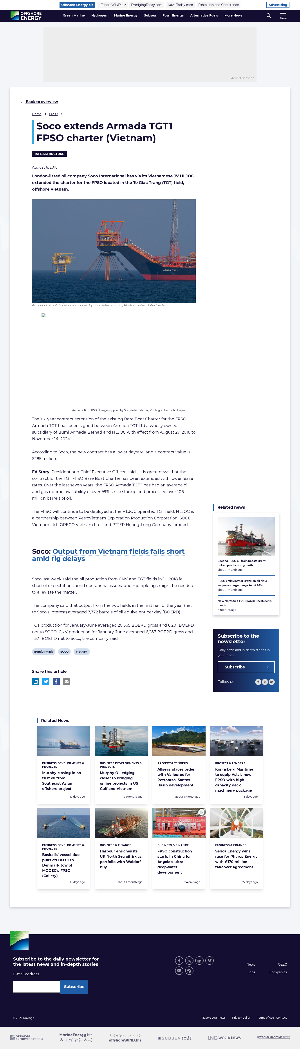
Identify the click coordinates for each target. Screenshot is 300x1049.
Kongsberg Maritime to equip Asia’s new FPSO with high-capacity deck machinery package (234, 780)
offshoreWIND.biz (112, 5)
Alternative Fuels (204, 15)
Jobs (251, 972)
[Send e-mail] (179, 970)
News (251, 964)
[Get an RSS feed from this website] (189, 970)
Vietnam (82, 652)
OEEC (282, 964)
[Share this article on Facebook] (56, 681)
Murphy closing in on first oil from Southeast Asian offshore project (61, 781)
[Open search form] (269, 16)
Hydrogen (99, 15)
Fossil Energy (173, 15)
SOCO (64, 652)
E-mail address (26, 974)
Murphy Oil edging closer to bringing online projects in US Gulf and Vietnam (119, 781)
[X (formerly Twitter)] (265, 682)
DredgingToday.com (147, 5)
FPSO (53, 114)
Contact (281, 1017)
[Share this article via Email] (66, 681)
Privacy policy (241, 1017)
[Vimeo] (209, 960)
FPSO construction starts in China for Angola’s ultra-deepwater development (174, 861)
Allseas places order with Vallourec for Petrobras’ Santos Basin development (176, 777)
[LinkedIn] (272, 682)
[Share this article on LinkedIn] (35, 681)
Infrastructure (49, 154)
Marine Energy (125, 15)
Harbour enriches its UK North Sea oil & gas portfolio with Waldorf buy (121, 859)
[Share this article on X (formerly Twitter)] (45, 681)
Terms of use (265, 1017)
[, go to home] (26, 15)
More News (233, 15)
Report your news (214, 1017)
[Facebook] (258, 682)
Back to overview (41, 102)
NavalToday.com (180, 5)
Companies (278, 972)
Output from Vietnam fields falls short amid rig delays (108, 555)
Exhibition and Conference (218, 5)
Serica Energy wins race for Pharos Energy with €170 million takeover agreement (236, 859)
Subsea (150, 15)
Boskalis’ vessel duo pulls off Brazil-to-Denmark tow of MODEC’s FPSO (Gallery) (61, 865)
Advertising (278, 5)
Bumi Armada (43, 652)
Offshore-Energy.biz (77, 5)
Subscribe (235, 667)
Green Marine (74, 15)
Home (37, 114)
